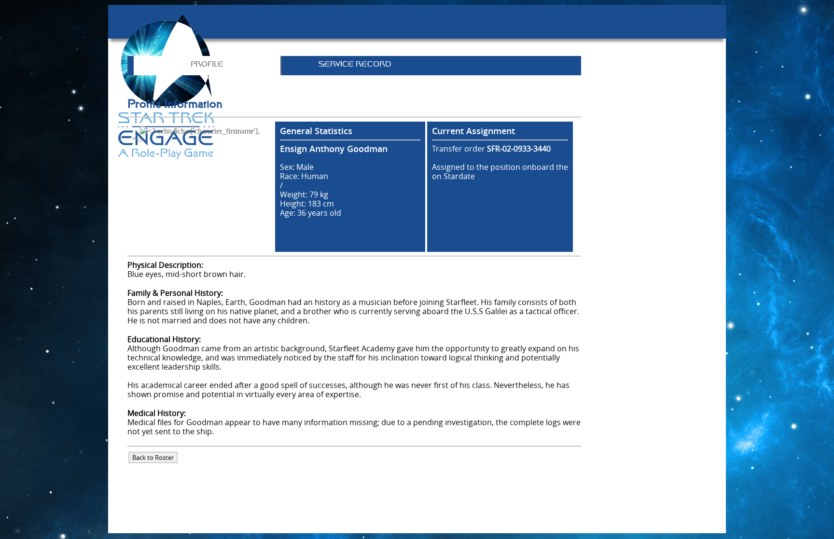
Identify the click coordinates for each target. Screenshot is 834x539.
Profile (207, 64)
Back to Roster (153, 457)
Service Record (355, 64)
